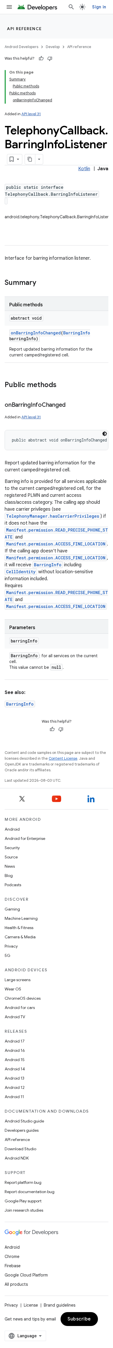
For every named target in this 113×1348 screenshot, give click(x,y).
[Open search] (71, 6)
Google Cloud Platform (26, 1275)
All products (16, 1284)
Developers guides (22, 1130)
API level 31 (31, 113)
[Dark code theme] (104, 433)
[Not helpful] (49, 58)
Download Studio (20, 1148)
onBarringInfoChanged (36, 333)
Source (11, 857)
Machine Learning (21, 918)
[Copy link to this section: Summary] (42, 283)
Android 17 (15, 1041)
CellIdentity (21, 571)
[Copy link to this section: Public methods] (62, 385)
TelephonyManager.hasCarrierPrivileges (52, 516)
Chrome (12, 1256)
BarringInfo (76, 333)
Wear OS (13, 989)
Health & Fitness (19, 927)
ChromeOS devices (23, 998)
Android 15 (15, 1059)
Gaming (12, 909)
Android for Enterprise (25, 838)
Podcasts (13, 884)
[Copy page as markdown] (30, 159)
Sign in (99, 7)
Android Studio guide (24, 1121)
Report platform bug (23, 1182)
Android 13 (14, 1078)
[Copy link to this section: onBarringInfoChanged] (71, 405)
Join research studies (24, 1210)
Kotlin (84, 169)
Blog (9, 875)
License (31, 1305)
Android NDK (17, 1158)
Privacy (11, 946)
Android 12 (15, 1087)
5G (7, 955)
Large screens (17, 979)
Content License (63, 758)
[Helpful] (41, 58)
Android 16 (15, 1050)
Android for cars (20, 1007)
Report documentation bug (29, 1191)
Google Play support (23, 1201)
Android (12, 829)
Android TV (15, 1016)
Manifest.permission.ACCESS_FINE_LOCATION (55, 544)
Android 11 (14, 1096)
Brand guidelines (59, 1305)
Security (12, 847)
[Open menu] (9, 7)
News (10, 866)
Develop (53, 46)
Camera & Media (20, 936)
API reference (24, 28)
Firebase (13, 1265)
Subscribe (79, 1319)
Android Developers (21, 46)
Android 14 (15, 1069)
